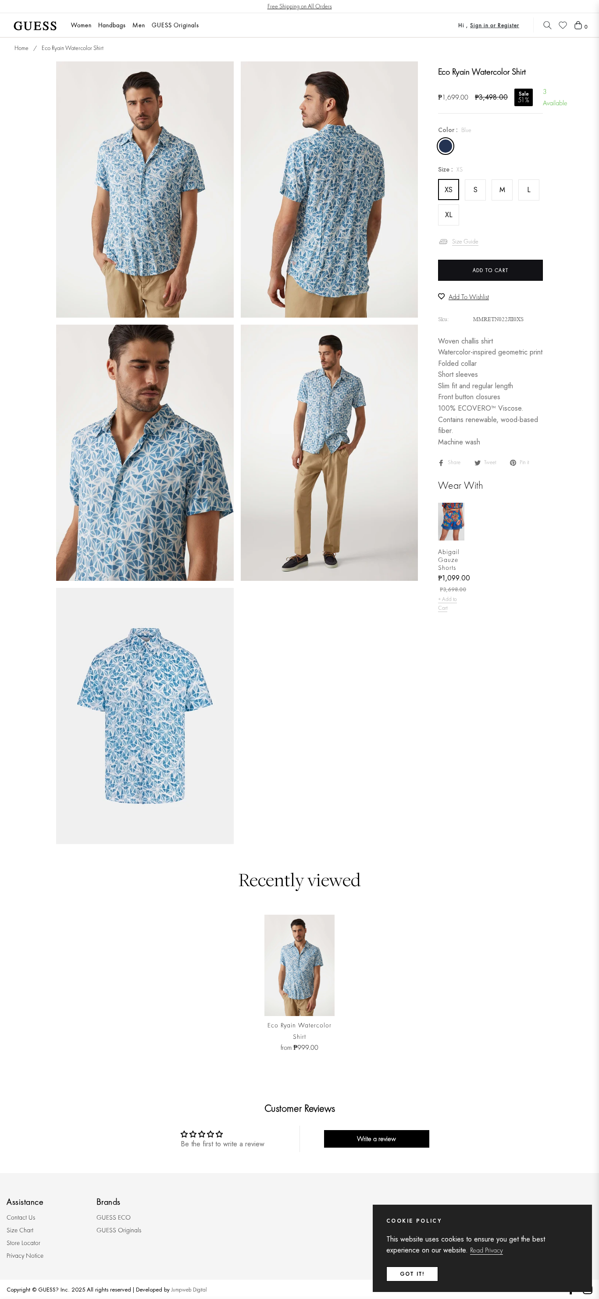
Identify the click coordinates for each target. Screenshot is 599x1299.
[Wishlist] (562, 25)
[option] (145, 189)
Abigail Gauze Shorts (449, 559)
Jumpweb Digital (189, 1289)
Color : (454, 129)
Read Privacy (486, 1250)
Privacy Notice (25, 1256)
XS (449, 189)
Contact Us (21, 1217)
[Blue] (445, 146)
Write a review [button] (376, 1138)
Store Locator (23, 1243)
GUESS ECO (113, 1217)
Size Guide (465, 241)
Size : (450, 169)
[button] (547, 25)
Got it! (412, 1274)
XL (449, 214)
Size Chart (20, 1230)
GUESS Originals (118, 1230)
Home (21, 48)
